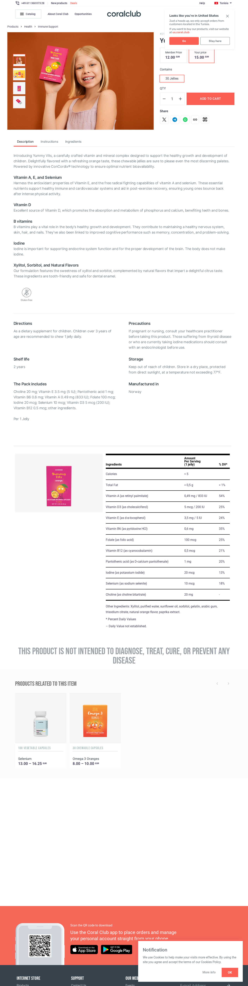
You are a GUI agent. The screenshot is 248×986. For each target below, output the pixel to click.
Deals (73, 3)
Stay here (215, 41)
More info (208, 972)
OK (230, 972)
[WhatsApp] (185, 119)
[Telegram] (174, 119)
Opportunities (83, 14)
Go (184, 41)
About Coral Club (58, 14)
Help (202, 3)
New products (59, 3)
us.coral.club (180, 32)
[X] (164, 119)
